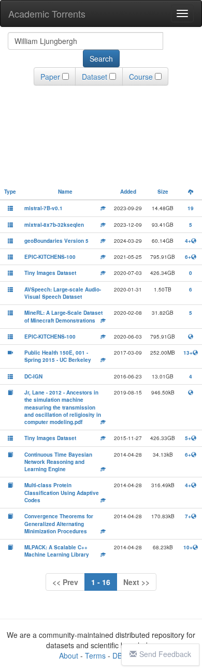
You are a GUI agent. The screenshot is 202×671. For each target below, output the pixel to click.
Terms (95, 655)
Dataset (94, 76)
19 (190, 208)
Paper (50, 76)
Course (141, 76)
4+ (188, 240)
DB (117, 655)
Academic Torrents (46, 13)
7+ (188, 516)
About (68, 655)
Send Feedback (165, 654)
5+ (188, 438)
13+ (188, 352)
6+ (188, 256)
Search (101, 58)
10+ (188, 547)
